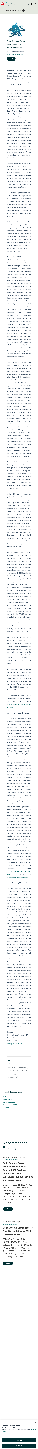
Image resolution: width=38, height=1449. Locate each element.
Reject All (19, 1440)
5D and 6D (24, 1071)
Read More (8, 1209)
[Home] (9, 3)
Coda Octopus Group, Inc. (15, 54)
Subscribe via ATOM (10, 1105)
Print (4, 1096)
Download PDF (8, 1099)
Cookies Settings (19, 1435)
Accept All (19, 1445)
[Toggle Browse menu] (31, 10)
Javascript (6, 1108)
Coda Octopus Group (13, 1064)
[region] (19, 1434)
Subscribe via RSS (9, 1102)
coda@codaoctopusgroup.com (19, 877)
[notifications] (31, 4)
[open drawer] (35, 4)
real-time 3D (11, 1071)
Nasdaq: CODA (11, 1067)
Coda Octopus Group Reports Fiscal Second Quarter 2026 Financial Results (18, 1231)
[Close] (36, 1423)
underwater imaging (13, 1074)
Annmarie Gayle (23, 1067)
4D (17, 1071)
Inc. (23, 1064)
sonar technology (12, 1077)
